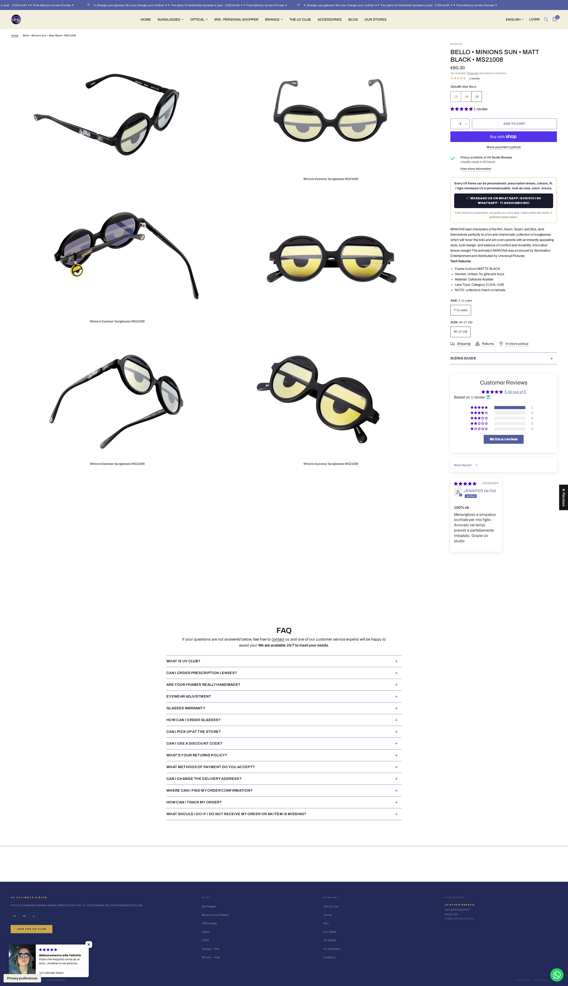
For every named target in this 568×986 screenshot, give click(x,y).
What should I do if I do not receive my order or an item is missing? (236, 814)
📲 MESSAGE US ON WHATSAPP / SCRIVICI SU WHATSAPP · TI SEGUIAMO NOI (503, 201)
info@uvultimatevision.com (460, 918)
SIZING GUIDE (463, 358)
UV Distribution (332, 949)
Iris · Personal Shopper (236, 19)
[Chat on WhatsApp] (557, 975)
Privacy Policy (522, 980)
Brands (272, 19)
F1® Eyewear (209, 923)
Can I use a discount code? (194, 743)
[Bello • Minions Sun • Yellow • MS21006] (455, 96)
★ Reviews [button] (564, 497)
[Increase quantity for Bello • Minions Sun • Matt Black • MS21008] (466, 124)
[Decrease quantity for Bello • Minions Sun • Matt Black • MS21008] (454, 124)
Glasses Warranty (185, 708)
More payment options (504, 147)
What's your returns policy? (196, 755)
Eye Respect (209, 906)
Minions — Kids (211, 957)
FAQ (326, 923)
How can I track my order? (194, 802)
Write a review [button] (504, 439)
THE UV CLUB (300, 19)
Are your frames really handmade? (203, 684)
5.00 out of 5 (515, 392)
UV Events (329, 940)
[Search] (546, 19)
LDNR (205, 940)
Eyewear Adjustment (188, 696)
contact (278, 639)
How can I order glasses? (193, 720)
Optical (197, 19)
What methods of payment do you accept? (210, 767)
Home (146, 19)
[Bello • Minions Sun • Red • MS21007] (466, 96)
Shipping (472, 73)
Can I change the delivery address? (204, 779)
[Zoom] (214, 51)
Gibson (206, 931)
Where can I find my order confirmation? (209, 790)
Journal (327, 915)
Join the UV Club (31, 929)
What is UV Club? (183, 661)
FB (24, 916)
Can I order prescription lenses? (201, 673)
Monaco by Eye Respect (215, 915)
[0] (553, 19)
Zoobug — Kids (210, 949)
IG (14, 916)
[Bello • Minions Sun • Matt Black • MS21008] (476, 96)
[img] (465, 484)
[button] (462, 109)
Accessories (330, 19)
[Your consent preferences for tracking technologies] (22, 978)
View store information (475, 168)
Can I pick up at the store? (193, 732)
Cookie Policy (540, 980)
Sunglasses (169, 19)
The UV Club (331, 906)
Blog (353, 19)
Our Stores (376, 19)
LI (34, 916)
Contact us (329, 957)
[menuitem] (145, 19)
